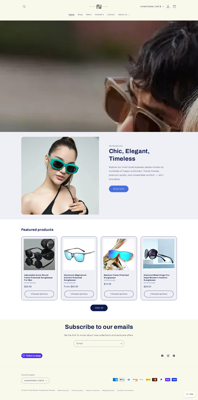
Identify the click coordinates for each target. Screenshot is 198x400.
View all (99, 308)
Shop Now (118, 189)
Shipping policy (108, 390)
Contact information (125, 390)
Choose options (39, 294)
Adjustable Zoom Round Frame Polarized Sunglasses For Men (38, 277)
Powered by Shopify (47, 390)
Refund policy (63, 390)
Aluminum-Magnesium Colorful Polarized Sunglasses (75, 277)
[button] (24, 6)
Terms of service (93, 390)
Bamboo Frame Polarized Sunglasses (116, 276)
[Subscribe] (121, 343)
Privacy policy (77, 390)
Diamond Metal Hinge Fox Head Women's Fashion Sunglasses (156, 277)
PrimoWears (33, 390)
